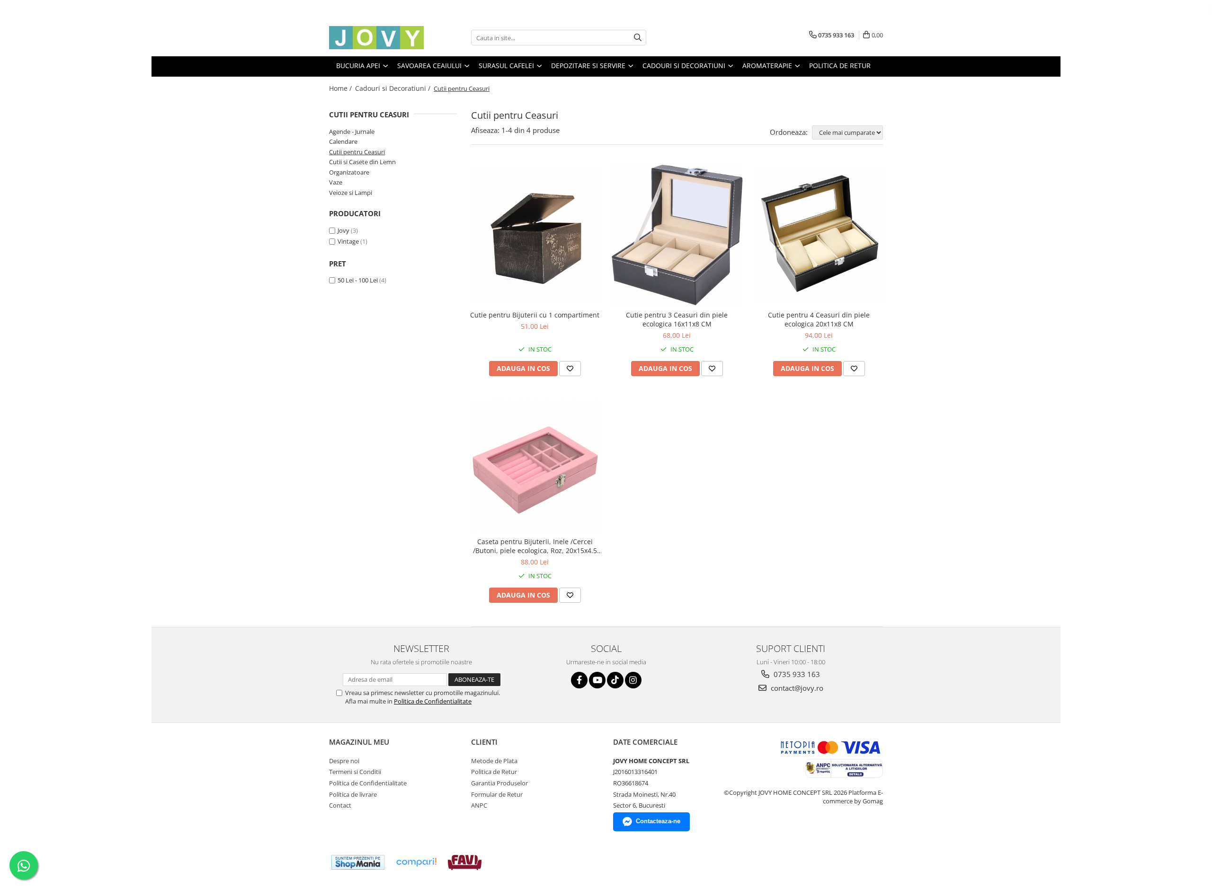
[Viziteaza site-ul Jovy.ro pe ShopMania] (357, 862)
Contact (340, 805)
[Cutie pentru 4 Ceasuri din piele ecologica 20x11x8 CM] (819, 234)
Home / (341, 88)
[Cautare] (637, 37)
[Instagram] (633, 680)
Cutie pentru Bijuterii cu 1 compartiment (534, 314)
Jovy (343, 230)
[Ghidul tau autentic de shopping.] (416, 862)
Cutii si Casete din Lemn (362, 162)
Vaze (335, 182)
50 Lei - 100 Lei (358, 280)
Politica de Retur (840, 65)
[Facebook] (579, 680)
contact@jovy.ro (796, 688)
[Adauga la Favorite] (570, 368)
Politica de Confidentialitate (433, 701)
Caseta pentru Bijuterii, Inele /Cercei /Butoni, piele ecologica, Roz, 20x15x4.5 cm (535, 546)
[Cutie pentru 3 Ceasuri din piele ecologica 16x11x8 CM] (677, 235)
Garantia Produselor (499, 783)
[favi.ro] (464, 862)
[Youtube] (597, 680)
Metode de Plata (494, 761)
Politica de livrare (353, 794)
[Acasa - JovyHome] (376, 37)
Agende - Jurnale (351, 131)
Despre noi (344, 761)
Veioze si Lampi (350, 192)
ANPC (479, 805)
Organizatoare (349, 172)
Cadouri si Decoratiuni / (393, 88)
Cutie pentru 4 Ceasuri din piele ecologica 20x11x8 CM (819, 319)
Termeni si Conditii (355, 771)
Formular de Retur (497, 794)
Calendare (343, 141)
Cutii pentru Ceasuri (357, 152)
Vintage (348, 241)
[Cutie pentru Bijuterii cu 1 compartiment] (535, 234)
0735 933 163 (796, 674)
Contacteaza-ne (658, 821)
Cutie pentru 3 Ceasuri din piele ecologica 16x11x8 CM (677, 319)
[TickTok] (615, 680)
